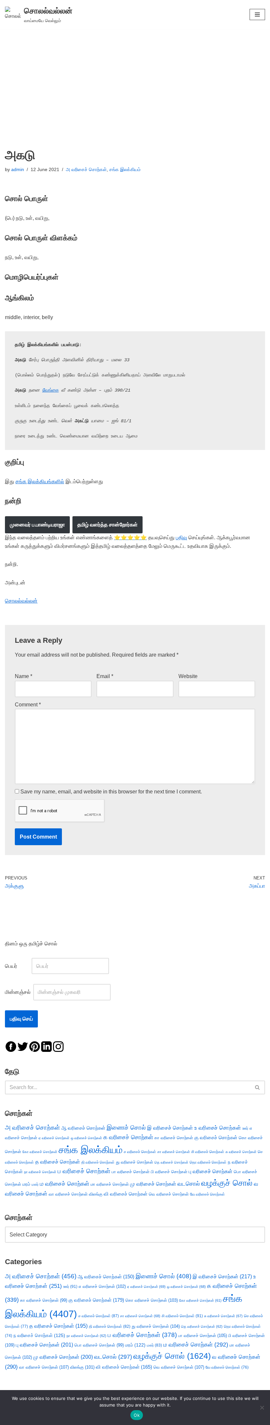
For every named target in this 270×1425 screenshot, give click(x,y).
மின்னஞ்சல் (18, 992)
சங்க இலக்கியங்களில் (39, 481)
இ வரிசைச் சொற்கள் (170, 1128)
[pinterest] (34, 1046)
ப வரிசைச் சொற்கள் (84, 1171)
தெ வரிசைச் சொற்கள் (171, 1162)
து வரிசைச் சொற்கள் (134, 1162)
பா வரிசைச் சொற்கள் (130, 1171)
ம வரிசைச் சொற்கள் (64, 1183)
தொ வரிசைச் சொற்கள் (208, 1162)
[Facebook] (11, 1046)
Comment (28, 704)
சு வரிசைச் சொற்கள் (241, 1152)
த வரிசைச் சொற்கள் (57, 1162)
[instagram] (58, 1046)
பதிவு (181, 537)
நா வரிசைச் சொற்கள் (40, 1172)
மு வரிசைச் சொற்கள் (153, 1184)
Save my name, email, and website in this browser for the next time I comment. (111, 791)
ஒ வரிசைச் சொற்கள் (86, 1138)
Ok (137, 1415)
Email (104, 676)
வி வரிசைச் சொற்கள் (126, 1194)
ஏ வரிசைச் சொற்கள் (54, 1138)
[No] (261, 1407)
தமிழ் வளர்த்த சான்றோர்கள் (107, 524)
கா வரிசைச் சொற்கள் (173, 1137)
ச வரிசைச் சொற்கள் (140, 1151)
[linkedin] (46, 1046)
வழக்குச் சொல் (227, 1182)
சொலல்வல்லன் (21, 601)
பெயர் (17, 966)
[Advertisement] (135, 78)
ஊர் (245, 1128)
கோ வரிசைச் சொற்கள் (39, 1152)
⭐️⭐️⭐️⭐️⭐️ (130, 537)
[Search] (257, 1087)
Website (188, 676)
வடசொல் (188, 1183)
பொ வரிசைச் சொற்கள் (99, 1345)
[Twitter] (23, 1046)
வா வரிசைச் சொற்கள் (68, 1194)
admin (17, 169)
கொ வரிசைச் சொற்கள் (151, 1300)
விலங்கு (95, 1194)
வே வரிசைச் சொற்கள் (207, 1194)
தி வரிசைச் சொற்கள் (98, 1162)
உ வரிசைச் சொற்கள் (217, 1128)
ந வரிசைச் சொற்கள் (39, 1335)
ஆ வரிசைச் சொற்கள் (83, 1128)
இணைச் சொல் (126, 1127)
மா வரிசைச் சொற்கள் (110, 1184)
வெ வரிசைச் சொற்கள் (169, 1194)
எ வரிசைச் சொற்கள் (102, 1286)
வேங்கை (50, 390)
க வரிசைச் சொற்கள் (128, 1137)
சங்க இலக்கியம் (125, 169)
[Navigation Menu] (257, 14)
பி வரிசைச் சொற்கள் (169, 1171)
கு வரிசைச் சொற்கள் (215, 1137)
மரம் (26, 1184)
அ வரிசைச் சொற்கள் (86, 169)
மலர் (35, 1184)
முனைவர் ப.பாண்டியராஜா (37, 524)
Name (23, 676)
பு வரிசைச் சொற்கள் (210, 1171)
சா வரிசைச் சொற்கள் (173, 1152)
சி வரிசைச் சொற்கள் (207, 1151)
